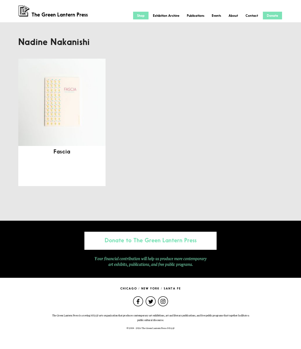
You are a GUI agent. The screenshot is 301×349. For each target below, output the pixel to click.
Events (216, 15)
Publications (195, 15)
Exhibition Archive (166, 15)
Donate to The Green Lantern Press (151, 241)
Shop (141, 15)
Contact (251, 15)
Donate (272, 15)
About (233, 15)
